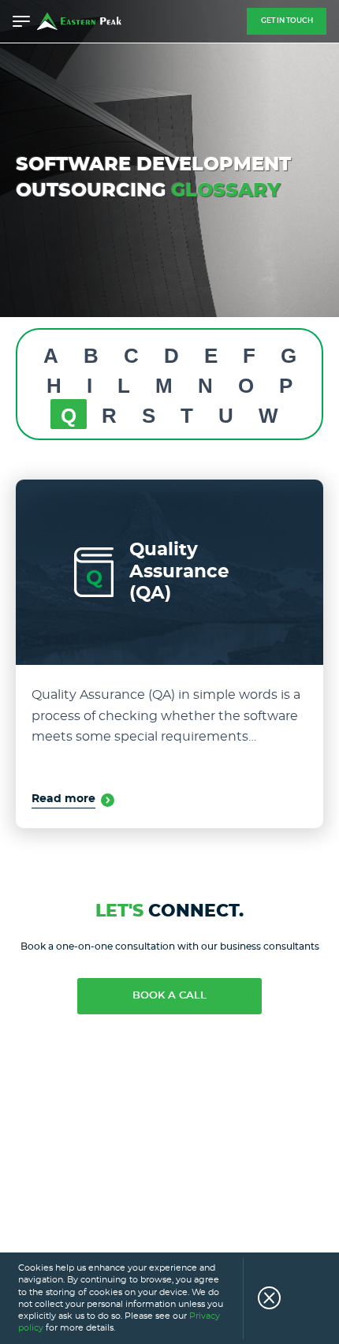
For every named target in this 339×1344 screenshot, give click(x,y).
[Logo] (79, 21)
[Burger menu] (21, 21)
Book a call (169, 996)
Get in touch (287, 20)
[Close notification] (262, 1298)
